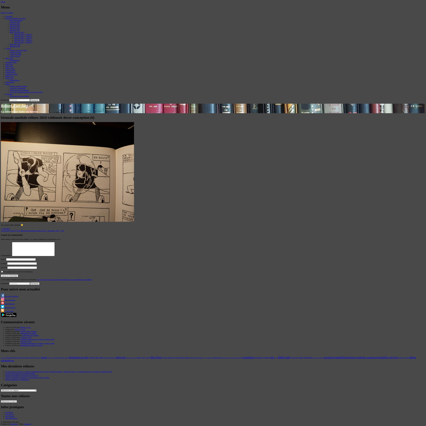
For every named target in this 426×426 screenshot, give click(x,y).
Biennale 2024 (15, 24)
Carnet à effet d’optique (28, 331)
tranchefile (328, 357)
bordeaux (38, 357)
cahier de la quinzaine (58, 358)
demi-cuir (121, 357)
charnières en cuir (78, 357)
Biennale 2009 (15, 46)
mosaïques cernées (261, 357)
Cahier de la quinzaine (17, 88)
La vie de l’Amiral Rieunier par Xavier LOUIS (26, 92)
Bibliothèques (14, 60)
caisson (66, 358)
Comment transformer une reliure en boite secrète (37, 339)
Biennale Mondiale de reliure (15, 18)
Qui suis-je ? (9, 414)
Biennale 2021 (15, 28)
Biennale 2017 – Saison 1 (23, 34)
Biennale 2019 (15, 30)
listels (220, 358)
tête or (396, 357)
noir (272, 357)
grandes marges (199, 358)
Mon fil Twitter (9, 308)
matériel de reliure (227, 357)
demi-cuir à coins (143, 357)
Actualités (8, 16)
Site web (4, 267)
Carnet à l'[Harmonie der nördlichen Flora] (20, 374)
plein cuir (284, 357)
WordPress (14, 424)
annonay (3, 357)
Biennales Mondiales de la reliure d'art (19, 358)
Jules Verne (9, 66)
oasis (276, 358)
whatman (406, 358)
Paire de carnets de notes (18, 50)
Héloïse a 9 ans (25, 327)
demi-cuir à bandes (131, 357)
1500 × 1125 (59, 231)
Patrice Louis (10, 68)
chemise (91, 358)
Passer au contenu (7, 13)
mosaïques (248, 357)
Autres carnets (15, 56)
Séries (7, 84)
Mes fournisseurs (11, 418)
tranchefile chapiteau (365, 357)
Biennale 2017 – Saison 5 (23, 42)
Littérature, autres (11, 74)
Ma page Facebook (11, 296)
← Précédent (5, 229)
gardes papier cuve (186, 357)
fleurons (164, 358)
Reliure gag (9, 76)
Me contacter (9, 416)
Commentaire (6, 255)
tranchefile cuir (384, 357)
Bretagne (50, 357)
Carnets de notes (15, 52)
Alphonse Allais (11, 62)
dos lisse (156, 357)
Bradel (44, 357)
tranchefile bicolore (344, 357)
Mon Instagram (9, 300)
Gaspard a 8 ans (25, 337)
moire (240, 358)
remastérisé (294, 358)
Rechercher (5, 100)
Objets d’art (9, 78)
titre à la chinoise (318, 358)
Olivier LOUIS (15, 231)
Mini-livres (9, 58)
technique (308, 357)
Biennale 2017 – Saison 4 (23, 40)
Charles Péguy (10, 70)
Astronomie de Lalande (28, 333)
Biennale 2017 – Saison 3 (23, 38)
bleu (34, 358)
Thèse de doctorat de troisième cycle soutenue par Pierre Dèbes (27, 378)
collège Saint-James (109, 358)
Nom (3, 259)
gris (205, 357)
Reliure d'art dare (14, 106)
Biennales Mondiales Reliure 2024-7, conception (38, 231)
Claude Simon (10, 72)
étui (12, 360)
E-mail (4, 263)
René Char (9, 64)
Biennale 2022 (15, 26)
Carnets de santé (15, 54)
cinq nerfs (99, 357)
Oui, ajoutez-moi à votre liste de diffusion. (18, 272)
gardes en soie (172, 358)
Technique (9, 94)
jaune (215, 357)
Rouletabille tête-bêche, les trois (31, 345)
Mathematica (9, 82)
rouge (300, 357)
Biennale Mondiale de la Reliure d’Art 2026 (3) (22, 376)
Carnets (8, 48)
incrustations (209, 357)
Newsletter (9, 412)
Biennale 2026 (15, 22)
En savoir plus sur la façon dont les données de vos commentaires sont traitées (64, 280)
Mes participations (16, 20)
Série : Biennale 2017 (17, 32)
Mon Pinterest (9, 304)
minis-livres (235, 357)
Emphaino (27, 424)
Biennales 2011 (15, 44)
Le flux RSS (8, 311)
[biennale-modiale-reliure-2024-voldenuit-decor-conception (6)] (67, 221)
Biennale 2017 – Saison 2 (23, 36)
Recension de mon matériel (19, 90)
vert (401, 358)
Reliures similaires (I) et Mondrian (17, 380)
